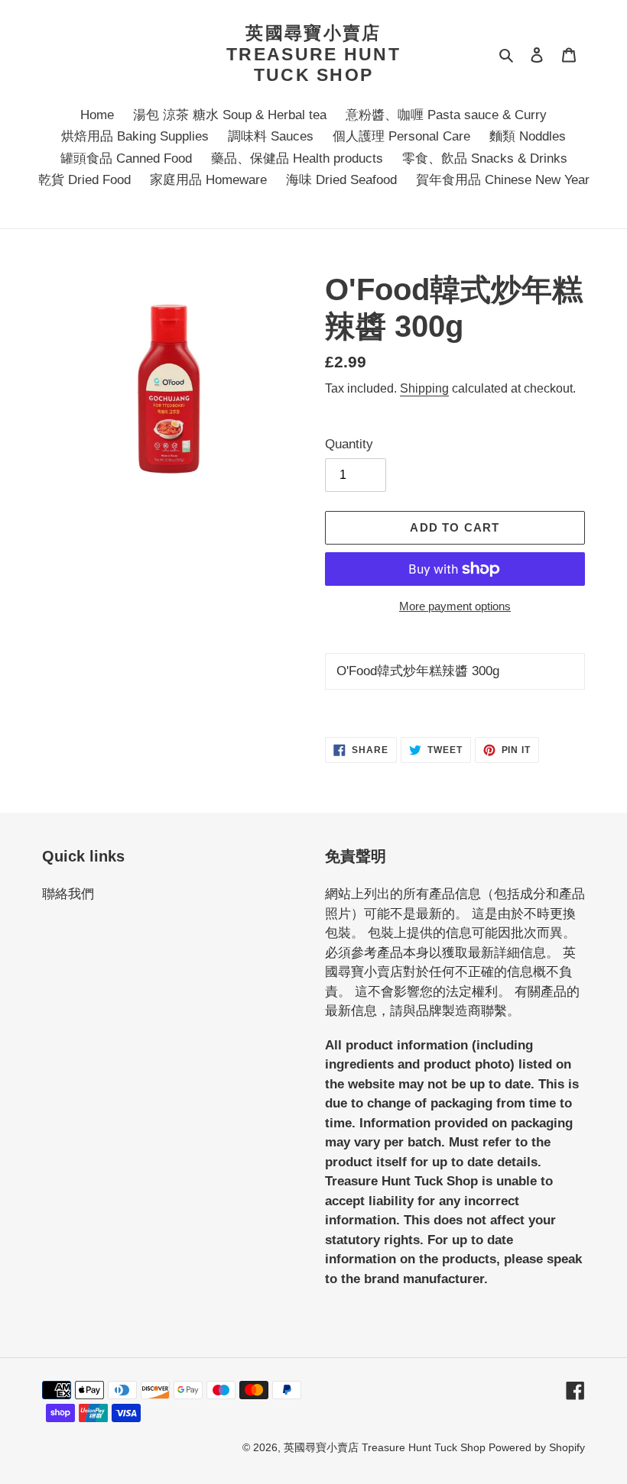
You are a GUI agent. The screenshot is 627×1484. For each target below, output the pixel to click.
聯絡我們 (68, 894)
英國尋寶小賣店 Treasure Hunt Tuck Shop (313, 54)
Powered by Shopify (537, 1447)
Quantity (349, 444)
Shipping (424, 388)
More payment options (455, 606)
